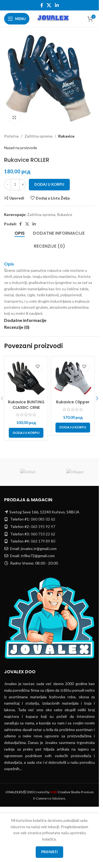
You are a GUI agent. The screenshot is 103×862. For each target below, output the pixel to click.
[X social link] (49, 5)
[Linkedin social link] (56, 5)
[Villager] (75, 472)
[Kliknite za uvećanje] (14, 113)
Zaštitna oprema (38, 132)
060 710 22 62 (43, 534)
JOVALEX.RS (14, 792)
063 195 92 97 (43, 526)
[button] (26, 429)
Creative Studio (65, 792)
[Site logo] (53, 18)
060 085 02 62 (43, 519)
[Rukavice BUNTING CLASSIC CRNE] (26, 374)
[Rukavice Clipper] (73, 374)
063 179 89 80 (43, 541)
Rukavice (66, 132)
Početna (11, 132)
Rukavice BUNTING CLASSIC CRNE (26, 400)
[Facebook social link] (41, 5)
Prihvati (49, 852)
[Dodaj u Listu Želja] (37, 362)
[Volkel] (28, 472)
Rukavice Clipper (73, 398)
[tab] (20, 229)
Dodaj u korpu (49, 180)
